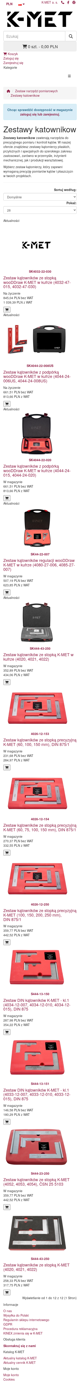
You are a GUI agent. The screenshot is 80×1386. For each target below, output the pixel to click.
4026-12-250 (40, 904)
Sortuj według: (65, 189)
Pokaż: (71, 203)
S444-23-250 (40, 1173)
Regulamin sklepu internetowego (26, 1319)
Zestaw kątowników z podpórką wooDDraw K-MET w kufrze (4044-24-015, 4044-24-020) (37, 470)
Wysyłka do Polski (16, 1315)
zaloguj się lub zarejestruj (39, 114)
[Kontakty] (62, 2)
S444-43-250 (40, 1258)
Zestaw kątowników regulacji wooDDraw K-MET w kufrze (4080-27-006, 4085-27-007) (39, 564)
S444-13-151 (40, 1083)
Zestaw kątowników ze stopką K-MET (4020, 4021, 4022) (36, 1267)
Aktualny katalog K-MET (20, 1358)
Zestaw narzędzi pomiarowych (36, 91)
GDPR (7, 1324)
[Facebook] (68, 2)
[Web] (74, 2)
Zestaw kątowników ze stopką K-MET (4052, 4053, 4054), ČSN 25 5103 (36, 1181)
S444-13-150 (40, 994)
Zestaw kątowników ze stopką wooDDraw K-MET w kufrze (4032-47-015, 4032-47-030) (37, 282)
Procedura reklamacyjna (20, 1328)
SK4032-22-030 (40, 271)
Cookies (9, 1379)
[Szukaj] (71, 36)
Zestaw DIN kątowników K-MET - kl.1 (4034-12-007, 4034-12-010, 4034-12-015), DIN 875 (36, 1004)
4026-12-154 (40, 819)
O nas (7, 1311)
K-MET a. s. (50, 2)
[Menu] (69, 75)
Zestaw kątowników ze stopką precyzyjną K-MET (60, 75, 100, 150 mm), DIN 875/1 (39, 827)
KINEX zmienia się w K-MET (23, 1333)
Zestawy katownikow (25, 95)
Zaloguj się (11, 58)
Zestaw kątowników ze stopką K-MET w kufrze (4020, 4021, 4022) (38, 656)
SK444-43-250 (40, 648)
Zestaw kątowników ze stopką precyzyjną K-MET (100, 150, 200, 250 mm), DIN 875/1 (39, 914)
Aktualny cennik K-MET (19, 1362)
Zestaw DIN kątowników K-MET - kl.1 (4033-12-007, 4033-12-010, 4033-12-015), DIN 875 (36, 1094)
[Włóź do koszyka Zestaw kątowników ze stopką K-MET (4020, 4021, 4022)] (6, 1292)
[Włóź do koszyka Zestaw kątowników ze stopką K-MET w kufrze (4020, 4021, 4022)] (6, 682)
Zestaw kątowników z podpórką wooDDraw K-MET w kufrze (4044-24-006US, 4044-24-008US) (37, 376)
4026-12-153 (40, 733)
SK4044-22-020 (40, 460)
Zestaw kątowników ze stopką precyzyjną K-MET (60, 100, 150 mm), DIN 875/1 (39, 742)
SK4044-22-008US (40, 365)
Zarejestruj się (13, 62)
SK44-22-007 (40, 554)
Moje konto (11, 1375)
